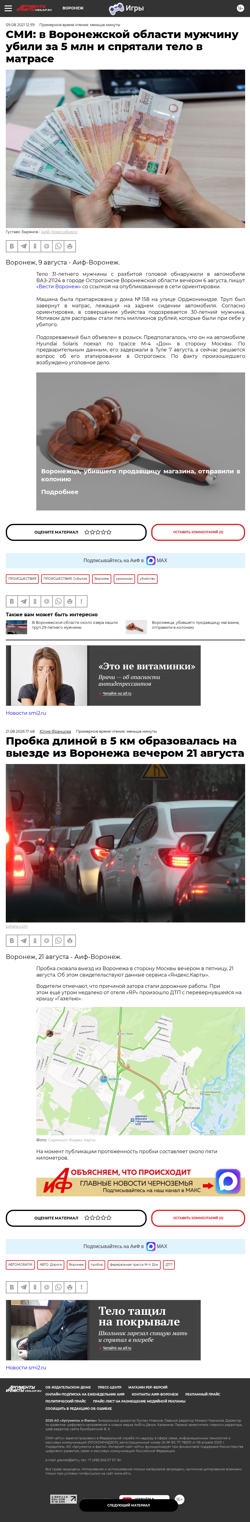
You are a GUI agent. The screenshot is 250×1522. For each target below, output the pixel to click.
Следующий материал (128, 1505)
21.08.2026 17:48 (20, 731)
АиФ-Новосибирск (59, 232)
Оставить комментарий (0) (198, 532)
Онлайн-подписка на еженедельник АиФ (85, 1394)
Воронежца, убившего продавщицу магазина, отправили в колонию (140, 475)
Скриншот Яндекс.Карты (71, 1140)
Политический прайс (65, 1401)
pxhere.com (17, 926)
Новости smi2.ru (26, 713)
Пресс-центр (109, 1387)
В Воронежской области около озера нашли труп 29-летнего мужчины (75, 625)
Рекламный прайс (202, 1394)
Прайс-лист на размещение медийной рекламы (139, 1401)
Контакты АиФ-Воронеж (155, 1394)
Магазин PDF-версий (147, 1387)
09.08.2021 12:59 (20, 24)
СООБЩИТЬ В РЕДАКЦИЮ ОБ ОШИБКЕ (78, 1409)
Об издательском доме (68, 1387)
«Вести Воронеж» (58, 286)
